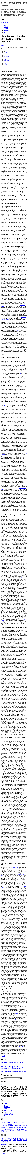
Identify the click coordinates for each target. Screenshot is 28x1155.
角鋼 (6, 1141)
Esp (4, 55)
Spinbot (5, 64)
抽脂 (10, 1140)
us (20, 373)
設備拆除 (5, 1131)
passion (21, 697)
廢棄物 (5, 1108)
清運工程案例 (7, 30)
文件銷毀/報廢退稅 (8, 1114)
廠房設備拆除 (7, 1105)
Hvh (5, 63)
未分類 (5, 47)
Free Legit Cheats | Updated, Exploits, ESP (14, 1071)
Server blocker (7, 66)
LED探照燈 (20, 1138)
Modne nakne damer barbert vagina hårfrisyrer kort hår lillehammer (12, 1063)
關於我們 (6, 27)
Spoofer (5, 52)
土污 (2, 1122)
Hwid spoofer (7, 54)
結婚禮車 (13, 1138)
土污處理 (6, 1103)
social (8, 1015)
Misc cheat (6, 60)
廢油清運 (15, 1127)
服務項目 (6, 28)
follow (2, 150)
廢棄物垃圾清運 (8, 1110)
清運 (14, 1130)
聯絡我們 (6, 32)
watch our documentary (13, 408)
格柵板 (14, 1140)
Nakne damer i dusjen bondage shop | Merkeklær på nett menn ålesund (12, 1067)
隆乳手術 (19, 1140)
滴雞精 (2, 1138)
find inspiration (14, 867)
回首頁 (2, 47)
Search (2, 1078)
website (14, 1019)
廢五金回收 (7, 1107)
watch (16, 1013)
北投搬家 (7, 1138)
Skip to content (4, 22)
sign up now (24, 578)
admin (2, 45)
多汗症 (6, 1140)
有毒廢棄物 (9, 1130)
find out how (18, 221)
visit (15, 558)
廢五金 (2, 1125)
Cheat (5, 58)
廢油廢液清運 (7, 1112)
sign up (16, 330)
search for (23, 317)
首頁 (5, 25)
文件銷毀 (23, 1127)
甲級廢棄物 (19, 1130)
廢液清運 (19, 1127)
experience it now (5, 138)
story (5, 405)
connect (2, 162)
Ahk (5, 59)
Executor (6, 62)
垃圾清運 (15, 1123)
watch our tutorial (5, 319)
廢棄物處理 (6, 1127)
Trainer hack (6, 56)
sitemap (3, 1153)
